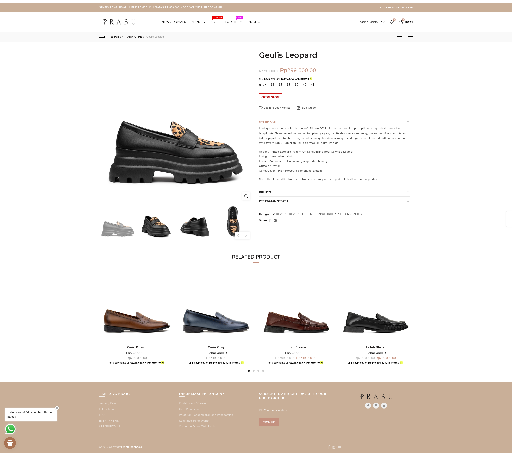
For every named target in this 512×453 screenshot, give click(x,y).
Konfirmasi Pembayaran (194, 420)
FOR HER (233, 20)
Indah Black (375, 347)
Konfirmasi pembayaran (396, 7)
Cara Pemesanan (190, 409)
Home (117, 36)
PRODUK (198, 22)
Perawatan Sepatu (273, 201)
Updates (252, 22)
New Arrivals (174, 22)
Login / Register (369, 21)
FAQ (102, 414)
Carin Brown (137, 347)
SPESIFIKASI (267, 121)
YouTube (384, 406)
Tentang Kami (107, 403)
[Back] (102, 37)
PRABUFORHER (134, 36)
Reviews (265, 191)
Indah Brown (296, 347)
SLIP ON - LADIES (350, 214)
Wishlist (394, 20)
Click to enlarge (246, 196)
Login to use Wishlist (276, 107)
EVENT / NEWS (109, 420)
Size (262, 85)
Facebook (368, 406)
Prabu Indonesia (131, 446)
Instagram (376, 406)
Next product (410, 37)
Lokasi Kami (106, 409)
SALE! (216, 20)
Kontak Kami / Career (192, 403)
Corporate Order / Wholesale (197, 426)
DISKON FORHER (300, 214)
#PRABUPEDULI (109, 426)
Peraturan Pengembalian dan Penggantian (206, 414)
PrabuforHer (136, 352)
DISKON (281, 214)
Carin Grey (216, 347)
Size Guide (308, 107)
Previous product (400, 37)
